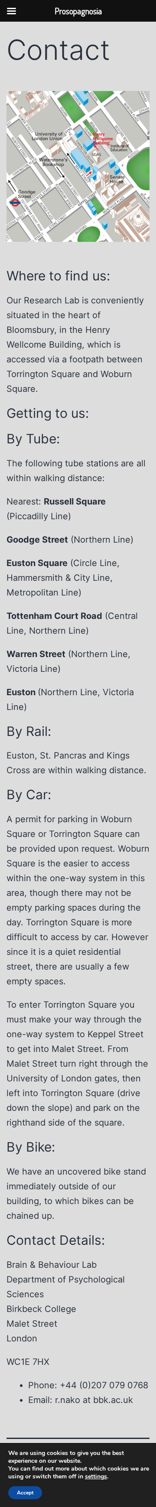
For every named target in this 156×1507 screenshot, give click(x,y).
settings (96, 1477)
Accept (25, 1492)
